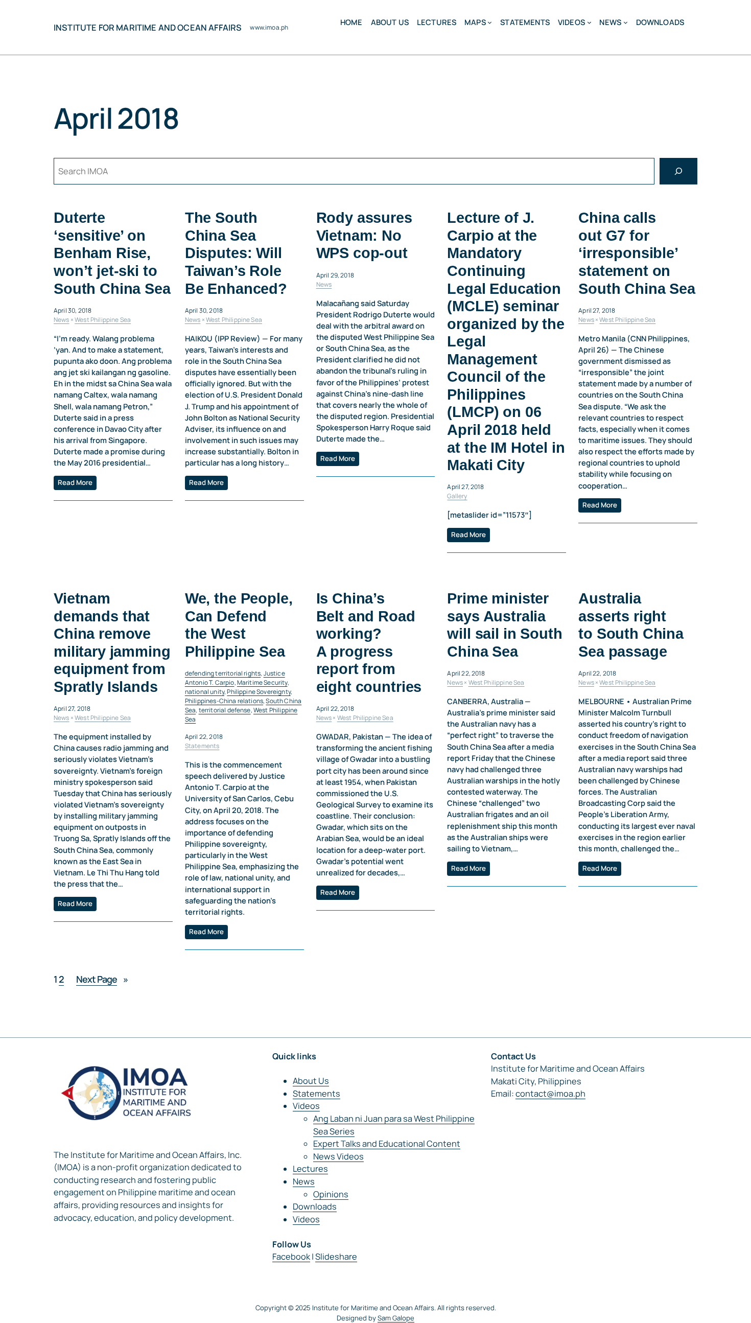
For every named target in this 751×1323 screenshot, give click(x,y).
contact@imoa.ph (550, 1093)
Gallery (457, 496)
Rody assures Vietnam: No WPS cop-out (364, 235)
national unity (204, 691)
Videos (306, 1105)
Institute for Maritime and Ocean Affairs (148, 27)
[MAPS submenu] (489, 22)
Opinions (330, 1194)
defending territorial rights (223, 673)
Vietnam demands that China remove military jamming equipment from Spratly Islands (112, 642)
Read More (75, 482)
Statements (202, 745)
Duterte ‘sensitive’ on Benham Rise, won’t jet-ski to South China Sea (112, 253)
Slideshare (336, 1256)
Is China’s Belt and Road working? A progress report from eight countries (369, 642)
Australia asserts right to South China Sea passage (631, 625)
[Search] (678, 171)
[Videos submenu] (589, 22)
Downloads (315, 1206)
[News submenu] (625, 22)
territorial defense (225, 710)
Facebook (291, 1256)
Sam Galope (396, 1317)
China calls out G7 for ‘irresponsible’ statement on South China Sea (636, 253)
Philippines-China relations (224, 701)
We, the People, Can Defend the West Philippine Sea (239, 625)
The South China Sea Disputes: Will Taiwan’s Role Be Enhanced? (236, 253)
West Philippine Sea (103, 319)
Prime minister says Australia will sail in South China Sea (504, 625)
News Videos (338, 1156)
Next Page (102, 979)
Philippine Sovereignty (259, 691)
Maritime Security (262, 682)
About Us (311, 1080)
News (61, 319)
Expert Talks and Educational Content (386, 1143)
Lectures (310, 1168)
